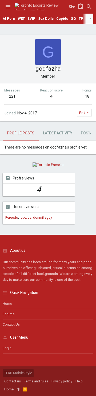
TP (81, 19)
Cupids (62, 19)
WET (21, 19)
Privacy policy (61, 381)
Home (7, 304)
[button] (8, 6)
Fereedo (11, 217)
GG (73, 19)
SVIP (31, 19)
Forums (8, 314)
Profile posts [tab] (20, 133)
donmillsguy (42, 217)
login (7, 348)
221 (12, 96)
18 (87, 96)
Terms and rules (36, 381)
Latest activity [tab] (57, 133)
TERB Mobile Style (18, 373)
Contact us (11, 324)
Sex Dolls (46, 19)
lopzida (25, 217)
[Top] (18, 389)
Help (79, 381)
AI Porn (9, 19)
